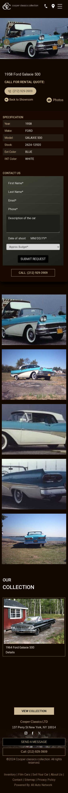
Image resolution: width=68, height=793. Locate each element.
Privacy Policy (46, 779)
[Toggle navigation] (60, 5)
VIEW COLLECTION (34, 711)
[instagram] (26, 733)
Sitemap (29, 779)
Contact (17, 779)
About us (56, 774)
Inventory (10, 774)
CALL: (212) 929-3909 (33, 272)
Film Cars (24, 774)
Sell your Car (40, 774)
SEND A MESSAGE (34, 741)
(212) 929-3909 (22, 91)
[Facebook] (33, 733)
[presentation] (7, 42)
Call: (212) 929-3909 (34, 751)
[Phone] (46, 6)
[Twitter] (39, 733)
